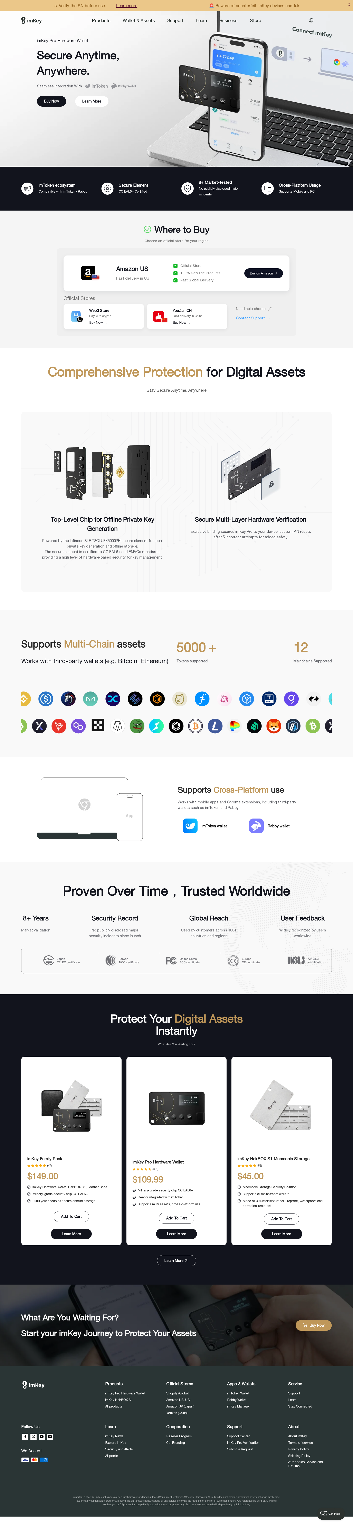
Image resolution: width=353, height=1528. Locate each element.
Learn (201, 20)
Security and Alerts (119, 1449)
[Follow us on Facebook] (25, 1437)
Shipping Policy (299, 1456)
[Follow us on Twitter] (33, 1437)
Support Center (238, 1436)
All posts (111, 1456)
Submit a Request (240, 1449)
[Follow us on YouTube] (42, 1437)
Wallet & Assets (139, 20)
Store (255, 20)
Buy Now (98, 322)
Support (175, 20)
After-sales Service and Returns (305, 1464)
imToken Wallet (238, 1393)
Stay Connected (300, 1406)
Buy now (51, 101)
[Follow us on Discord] (50, 1437)
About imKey (297, 1436)
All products (114, 1406)
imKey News (114, 1436)
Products (101, 20)
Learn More (91, 101)
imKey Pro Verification (243, 1442)
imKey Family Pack (44, 1158)
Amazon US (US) (178, 1400)
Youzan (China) (177, 1413)
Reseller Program (179, 1436)
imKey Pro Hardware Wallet (158, 1162)
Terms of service (300, 1442)
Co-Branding (175, 1442)
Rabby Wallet (236, 1400)
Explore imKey (115, 1442)
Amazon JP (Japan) (180, 1406)
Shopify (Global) (177, 1393)
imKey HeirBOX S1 (119, 1400)
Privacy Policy (298, 1449)
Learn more (235, 5)
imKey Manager (238, 1406)
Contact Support (253, 318)
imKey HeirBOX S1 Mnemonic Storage (273, 1158)
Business (228, 20)
